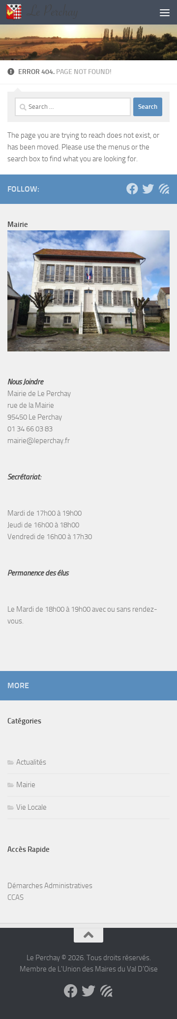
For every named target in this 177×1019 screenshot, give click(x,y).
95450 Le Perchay (34, 417)
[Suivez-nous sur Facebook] (132, 189)
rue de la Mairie (30, 405)
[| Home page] (53, 12)
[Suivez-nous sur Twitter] (148, 189)
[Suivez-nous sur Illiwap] (164, 189)
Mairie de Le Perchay (39, 393)
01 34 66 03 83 (30, 428)
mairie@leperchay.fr (38, 440)
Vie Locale (31, 807)
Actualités (31, 762)
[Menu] (164, 12)
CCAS (15, 897)
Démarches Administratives (49, 885)
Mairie (25, 784)
